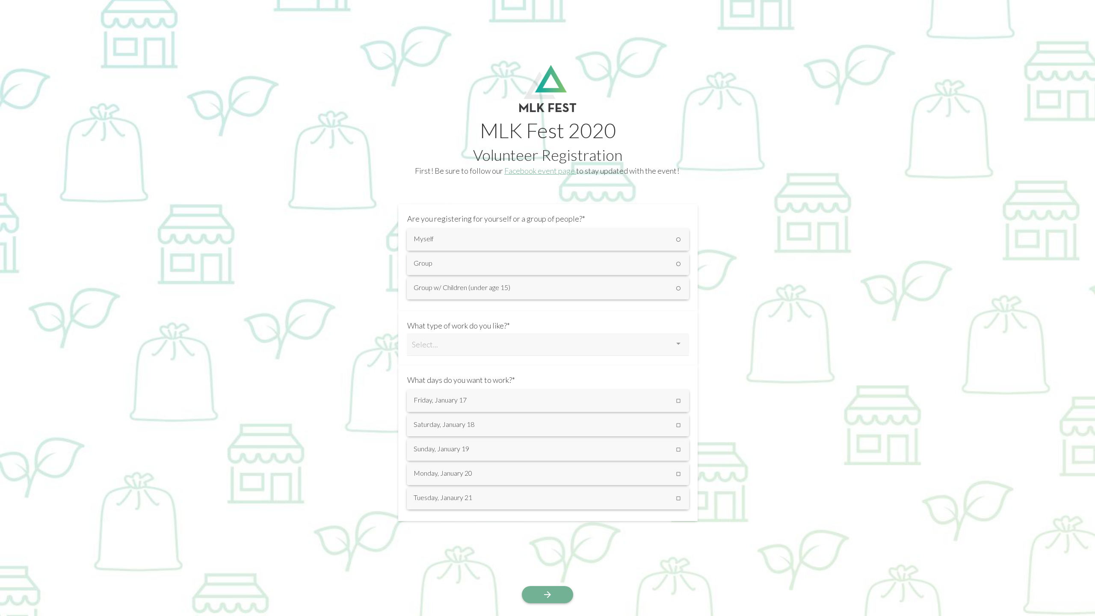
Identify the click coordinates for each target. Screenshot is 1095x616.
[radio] (548, 239)
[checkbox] (548, 401)
